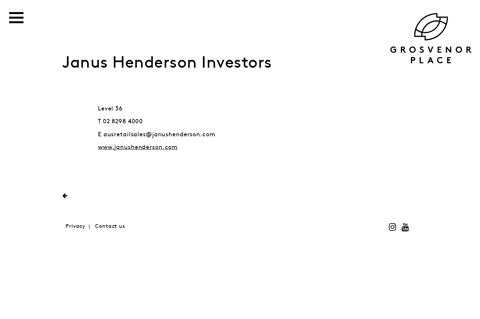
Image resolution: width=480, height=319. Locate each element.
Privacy (75, 226)
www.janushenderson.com (138, 147)
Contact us (110, 226)
